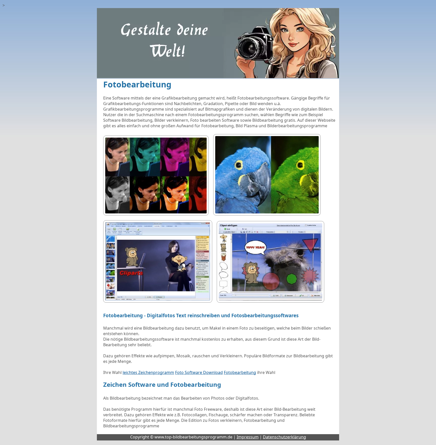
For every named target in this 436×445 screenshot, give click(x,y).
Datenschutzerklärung (284, 437)
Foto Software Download (199, 372)
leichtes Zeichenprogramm (148, 372)
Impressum (248, 437)
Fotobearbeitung (240, 372)
